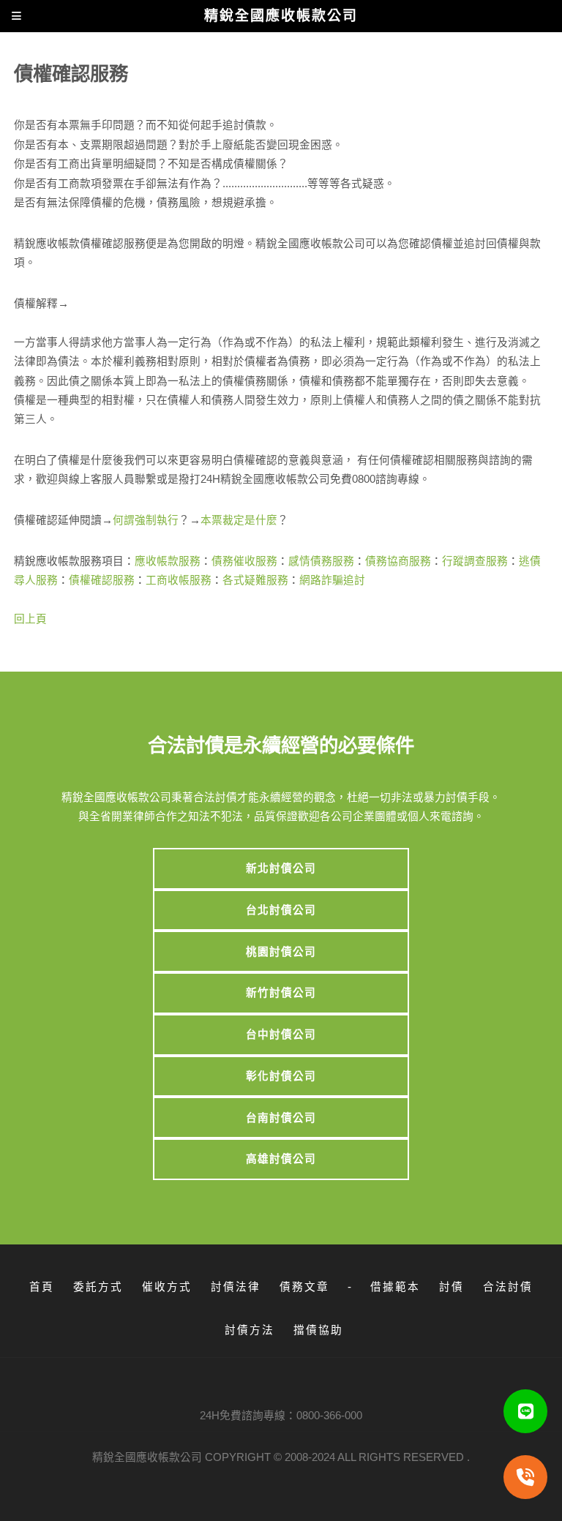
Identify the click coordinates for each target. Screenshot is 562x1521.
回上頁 (30, 619)
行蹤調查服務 (475, 561)
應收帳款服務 (168, 561)
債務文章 (304, 1287)
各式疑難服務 (255, 580)
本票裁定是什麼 (239, 520)
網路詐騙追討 (332, 580)
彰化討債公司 (281, 1076)
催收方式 (167, 1287)
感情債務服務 (321, 561)
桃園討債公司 (281, 952)
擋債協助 (318, 1330)
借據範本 (395, 1287)
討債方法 (249, 1330)
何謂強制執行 (146, 520)
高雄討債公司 (281, 1159)
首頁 (41, 1287)
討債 (451, 1287)
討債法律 (236, 1287)
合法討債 (508, 1287)
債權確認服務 (102, 580)
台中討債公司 (281, 1034)
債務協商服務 (398, 561)
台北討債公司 (281, 910)
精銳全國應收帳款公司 (147, 1457)
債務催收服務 (244, 561)
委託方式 (98, 1287)
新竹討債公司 (281, 993)
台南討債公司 (281, 1118)
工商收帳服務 (178, 580)
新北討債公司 (281, 868)
